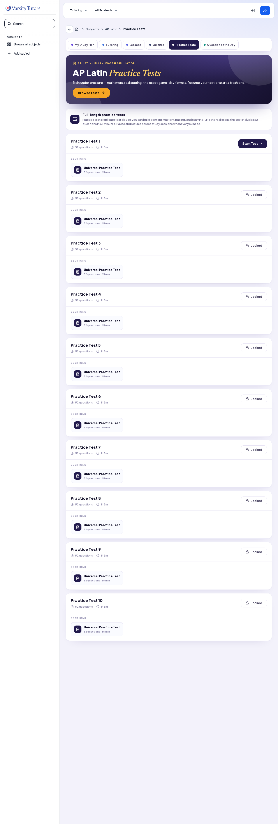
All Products (104, 10)
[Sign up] (265, 10)
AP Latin (111, 29)
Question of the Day (221, 45)
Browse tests (88, 93)
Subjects (92, 29)
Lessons (135, 45)
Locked (256, 195)
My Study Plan (84, 45)
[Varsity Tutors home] (22, 8)
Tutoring (76, 10)
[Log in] (253, 10)
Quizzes (158, 45)
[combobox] (32, 23)
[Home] (77, 29)
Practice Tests (186, 45)
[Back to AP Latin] (69, 29)
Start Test (250, 143)
